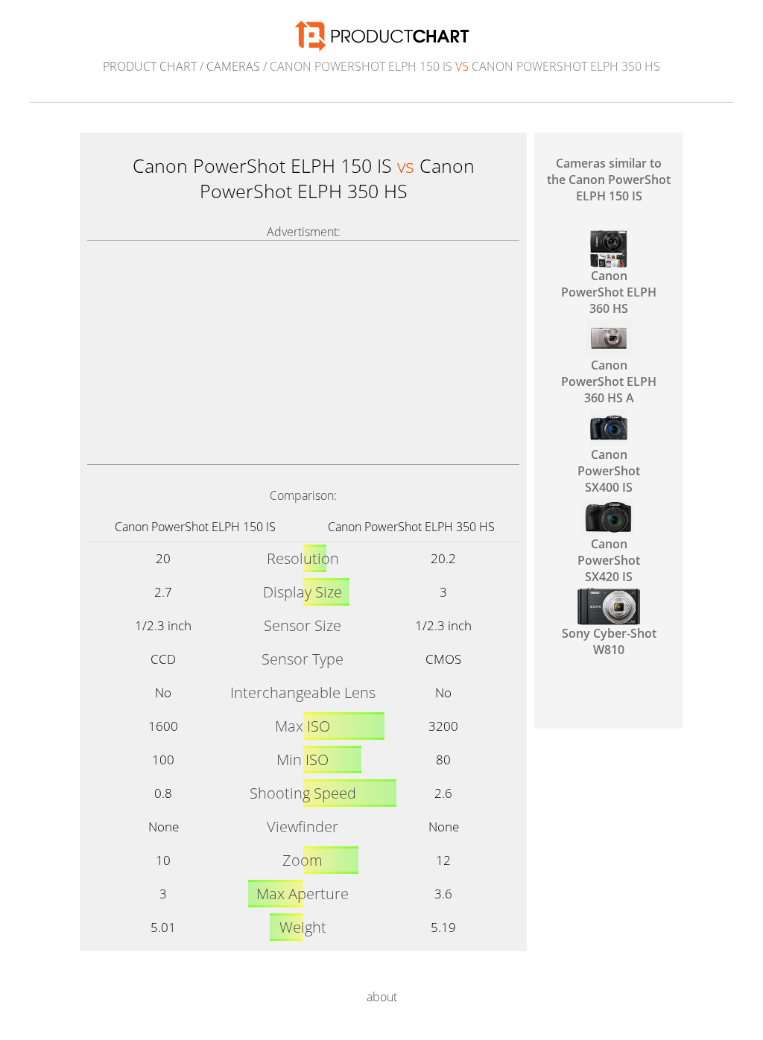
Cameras (233, 66)
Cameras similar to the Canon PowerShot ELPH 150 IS (609, 179)
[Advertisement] (303, 352)
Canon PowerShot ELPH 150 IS (195, 527)
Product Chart (150, 66)
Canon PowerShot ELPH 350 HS (411, 527)
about (382, 997)
